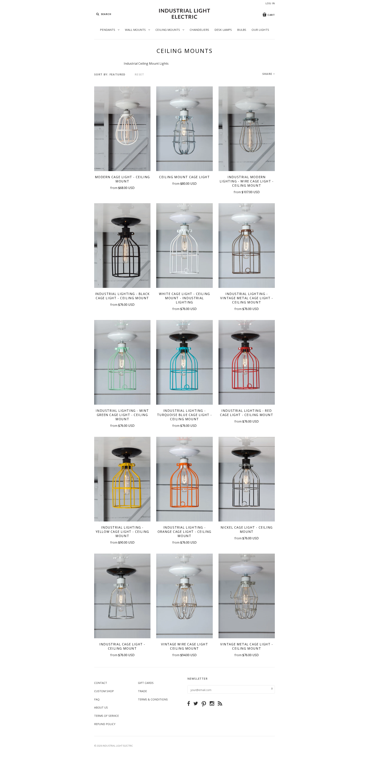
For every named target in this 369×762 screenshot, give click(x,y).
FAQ (97, 699)
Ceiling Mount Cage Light (184, 177)
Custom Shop (104, 691)
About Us (101, 707)
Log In (270, 3)
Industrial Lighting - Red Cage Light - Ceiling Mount (246, 413)
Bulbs (241, 30)
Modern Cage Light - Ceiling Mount (122, 179)
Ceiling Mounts (168, 30)
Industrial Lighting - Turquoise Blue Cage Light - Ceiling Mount (184, 415)
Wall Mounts (135, 30)
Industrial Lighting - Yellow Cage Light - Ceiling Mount (122, 531)
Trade (142, 691)
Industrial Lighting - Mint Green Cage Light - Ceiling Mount (122, 415)
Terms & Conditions (153, 699)
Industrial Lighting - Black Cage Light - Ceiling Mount (122, 296)
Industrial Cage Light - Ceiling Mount (122, 646)
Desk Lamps (223, 30)
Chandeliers (199, 30)
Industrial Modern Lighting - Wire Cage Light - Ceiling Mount (247, 181)
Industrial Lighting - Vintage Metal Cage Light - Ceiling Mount (246, 298)
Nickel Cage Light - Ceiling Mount (247, 529)
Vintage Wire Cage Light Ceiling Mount (184, 646)
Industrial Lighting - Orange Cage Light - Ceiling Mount (184, 531)
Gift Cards (146, 683)
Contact (100, 683)
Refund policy (104, 724)
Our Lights (260, 30)
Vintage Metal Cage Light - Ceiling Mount (246, 646)
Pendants (108, 30)
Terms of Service (106, 716)
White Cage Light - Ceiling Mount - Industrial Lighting (184, 298)
